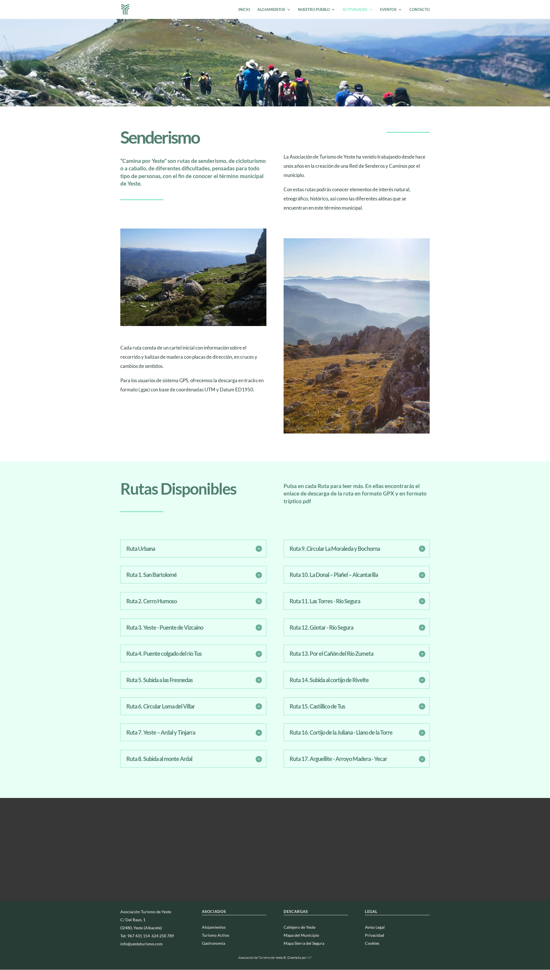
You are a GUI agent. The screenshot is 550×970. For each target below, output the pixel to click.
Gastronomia (213, 943)
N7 (309, 957)
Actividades (355, 9)
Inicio (244, 9)
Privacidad (374, 935)
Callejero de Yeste (299, 927)
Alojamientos (271, 9)
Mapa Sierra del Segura (304, 943)
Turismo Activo (215, 935)
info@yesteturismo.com (141, 943)
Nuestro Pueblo (314, 9)
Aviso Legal (375, 927)
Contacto (419, 9)
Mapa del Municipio (301, 935)
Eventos (388, 9)
